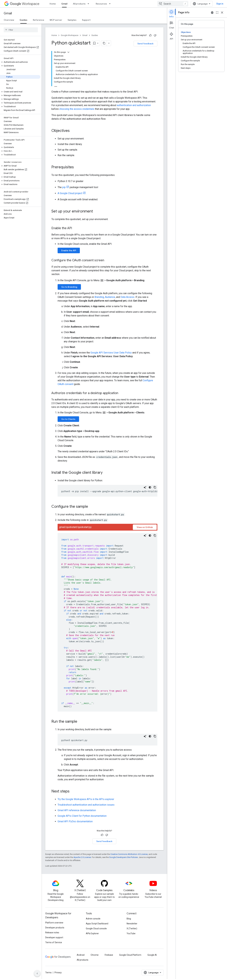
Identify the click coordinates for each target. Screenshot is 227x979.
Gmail (64, 3)
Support (86, 20)
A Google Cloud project (70, 193)
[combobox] (172, 3)
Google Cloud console (96, 928)
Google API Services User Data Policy (111, 352)
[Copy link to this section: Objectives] (73, 131)
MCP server (56, 20)
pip (64, 187)
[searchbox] (21, 29)
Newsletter (132, 923)
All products (79, 3)
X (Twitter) (132, 928)
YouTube (131, 933)
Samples (72, 20)
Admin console (93, 918)
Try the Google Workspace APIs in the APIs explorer (86, 799)
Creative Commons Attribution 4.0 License (129, 854)
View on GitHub (145, 527)
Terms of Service (53, 942)
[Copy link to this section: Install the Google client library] (106, 473)
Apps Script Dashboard (97, 923)
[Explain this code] (145, 487)
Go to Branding (69, 287)
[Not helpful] (155, 35)
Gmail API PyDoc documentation (75, 821)
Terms (48, 972)
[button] (20, 62)
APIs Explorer (92, 933)
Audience (110, 297)
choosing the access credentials (76, 108)
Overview (9, 20)
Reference (38, 20)
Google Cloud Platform (130, 955)
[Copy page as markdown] (104, 43)
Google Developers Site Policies (123, 857)
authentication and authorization (134, 105)
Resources (101, 3)
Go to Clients (68, 419)
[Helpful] (150, 35)
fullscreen (217, 12)
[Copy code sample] (154, 487)
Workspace (30, 4)
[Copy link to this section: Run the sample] (80, 722)
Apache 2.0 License (82, 857)
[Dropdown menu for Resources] (110, 3)
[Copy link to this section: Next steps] (72, 791)
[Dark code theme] (149, 487)
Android (80, 955)
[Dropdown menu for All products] (89, 3)
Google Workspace (69, 35)
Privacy (58, 972)
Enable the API (68, 250)
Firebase (109, 955)
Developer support (54, 937)
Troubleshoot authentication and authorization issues (86, 804)
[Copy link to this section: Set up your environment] (96, 211)
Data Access (127, 297)
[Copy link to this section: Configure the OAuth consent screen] (107, 260)
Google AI (152, 955)
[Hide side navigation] (37, 973)
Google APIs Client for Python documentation (82, 815)
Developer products (54, 927)
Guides (23, 20)
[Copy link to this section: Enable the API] (75, 228)
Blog (129, 918)
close (222, 12)
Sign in (219, 3)
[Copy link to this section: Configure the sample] (91, 507)
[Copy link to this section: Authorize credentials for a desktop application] (121, 393)
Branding (99, 297)
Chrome (95, 955)
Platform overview (54, 922)
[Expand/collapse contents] (68, 52)
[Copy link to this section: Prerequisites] (77, 167)
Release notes (52, 932)
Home (53, 3)
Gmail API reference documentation (77, 810)
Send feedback (145, 43)
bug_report (212, 12)
